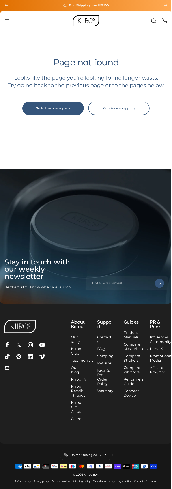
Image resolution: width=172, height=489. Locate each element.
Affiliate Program (157, 370)
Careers (77, 419)
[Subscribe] (159, 283)
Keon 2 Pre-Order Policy (103, 377)
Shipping (105, 356)
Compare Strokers (132, 358)
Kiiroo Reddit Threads (78, 391)
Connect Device (131, 393)
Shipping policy (81, 481)
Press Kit (157, 349)
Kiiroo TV (78, 379)
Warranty (105, 391)
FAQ (101, 349)
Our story (75, 339)
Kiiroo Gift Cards (76, 407)
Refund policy (23, 481)
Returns (104, 363)
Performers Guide (134, 381)
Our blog (75, 370)
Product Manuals (131, 335)
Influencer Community (160, 339)
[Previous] (6, 5)
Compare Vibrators (132, 370)
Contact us (104, 339)
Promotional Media (161, 358)
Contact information (145, 481)
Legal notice (124, 481)
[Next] (166, 5)
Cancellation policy (104, 481)
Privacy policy (41, 481)
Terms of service (61, 481)
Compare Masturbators (136, 346)
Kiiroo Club (76, 351)
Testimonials (82, 360)
